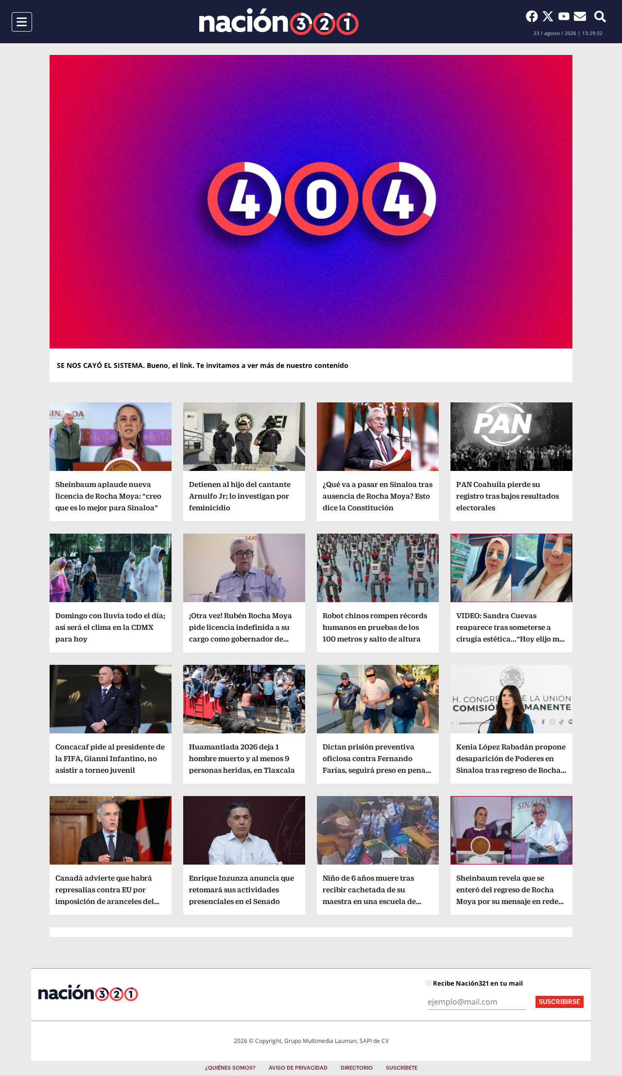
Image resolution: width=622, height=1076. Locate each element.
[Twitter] (550, 16)
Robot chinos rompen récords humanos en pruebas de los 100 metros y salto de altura (375, 627)
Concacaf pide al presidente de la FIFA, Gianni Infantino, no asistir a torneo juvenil (110, 758)
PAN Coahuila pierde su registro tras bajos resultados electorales (507, 496)
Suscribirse (559, 1002)
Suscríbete (401, 1068)
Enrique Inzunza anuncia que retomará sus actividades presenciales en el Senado (241, 889)
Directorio (357, 1068)
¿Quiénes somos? (230, 1068)
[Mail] (580, 16)
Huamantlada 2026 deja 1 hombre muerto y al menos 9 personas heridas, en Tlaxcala (242, 758)
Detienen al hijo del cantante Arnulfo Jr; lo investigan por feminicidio (240, 496)
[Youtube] (566, 16)
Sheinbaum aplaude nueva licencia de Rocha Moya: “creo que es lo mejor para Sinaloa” (108, 496)
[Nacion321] (279, 21)
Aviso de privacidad (298, 1068)
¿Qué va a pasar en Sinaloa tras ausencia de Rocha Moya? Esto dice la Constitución (377, 496)
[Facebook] (534, 16)
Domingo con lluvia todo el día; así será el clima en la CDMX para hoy (110, 627)
